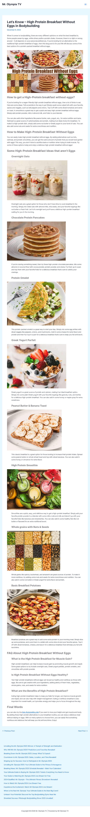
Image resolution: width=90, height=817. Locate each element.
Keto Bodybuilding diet (30, 712)
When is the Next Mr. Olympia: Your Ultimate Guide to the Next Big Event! (31, 791)
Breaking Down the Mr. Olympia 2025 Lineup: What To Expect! (27, 754)
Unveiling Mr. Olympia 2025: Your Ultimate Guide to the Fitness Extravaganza (32, 765)
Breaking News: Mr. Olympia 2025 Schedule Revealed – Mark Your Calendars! (32, 768)
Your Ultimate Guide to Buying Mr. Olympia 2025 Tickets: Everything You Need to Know (36, 772)
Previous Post (8, 731)
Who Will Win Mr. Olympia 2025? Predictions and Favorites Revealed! (29, 750)
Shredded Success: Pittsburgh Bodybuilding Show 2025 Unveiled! (28, 798)
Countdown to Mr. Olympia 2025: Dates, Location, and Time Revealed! (30, 757)
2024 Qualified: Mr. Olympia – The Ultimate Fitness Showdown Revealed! (31, 780)
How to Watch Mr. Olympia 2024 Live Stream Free (22, 783)
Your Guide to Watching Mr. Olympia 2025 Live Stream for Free (27, 776)
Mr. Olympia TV (11, 4)
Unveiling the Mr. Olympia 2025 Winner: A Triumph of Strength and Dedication (33, 746)
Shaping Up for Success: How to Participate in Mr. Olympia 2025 (28, 761)
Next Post (83, 731)
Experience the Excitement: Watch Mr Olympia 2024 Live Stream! (28, 787)
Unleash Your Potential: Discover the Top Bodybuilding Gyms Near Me (30, 794)
